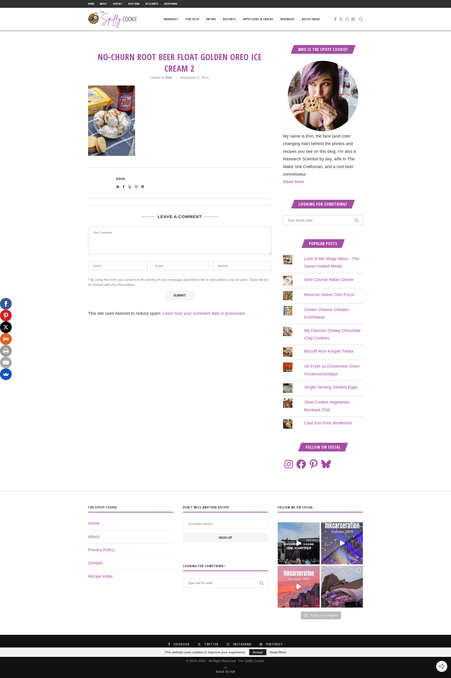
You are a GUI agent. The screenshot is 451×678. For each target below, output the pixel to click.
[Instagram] (347, 19)
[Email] (6, 362)
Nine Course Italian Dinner (329, 279)
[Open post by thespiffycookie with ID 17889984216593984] (342, 587)
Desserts (229, 19)
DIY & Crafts (151, 3)
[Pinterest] (353, 19)
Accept (258, 652)
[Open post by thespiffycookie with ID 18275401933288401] (298, 587)
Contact (117, 3)
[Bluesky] (326, 464)
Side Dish (192, 19)
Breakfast (171, 19)
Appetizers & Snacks (258, 19)
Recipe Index (170, 3)
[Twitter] (341, 19)
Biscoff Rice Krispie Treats (329, 351)
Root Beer (134, 3)
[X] (6, 327)
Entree (211, 19)
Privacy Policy (101, 549)
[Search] (360, 19)
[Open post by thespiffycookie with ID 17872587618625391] (342, 543)
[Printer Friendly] (6, 351)
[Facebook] (335, 19)
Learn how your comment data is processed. (204, 313)
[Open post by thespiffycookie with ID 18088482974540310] (298, 543)
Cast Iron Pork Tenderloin (328, 423)
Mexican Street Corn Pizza (329, 294)
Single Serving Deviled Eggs (331, 387)
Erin (169, 77)
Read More (293, 181)
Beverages (287, 19)
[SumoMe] (6, 374)
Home (91, 3)
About (103, 3)
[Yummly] (6, 339)
